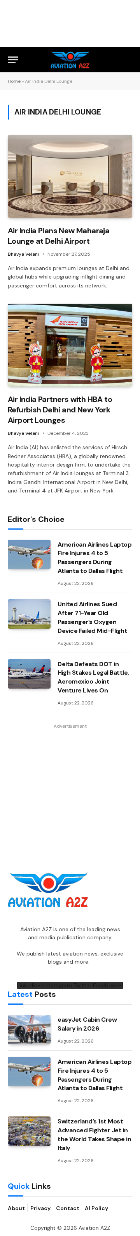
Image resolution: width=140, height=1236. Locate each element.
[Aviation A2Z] (70, 59)
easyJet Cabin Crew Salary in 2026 (87, 1024)
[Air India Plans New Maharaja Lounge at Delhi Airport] (70, 176)
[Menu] (13, 59)
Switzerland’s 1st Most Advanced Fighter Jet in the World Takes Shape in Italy (94, 1134)
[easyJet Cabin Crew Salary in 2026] (29, 1029)
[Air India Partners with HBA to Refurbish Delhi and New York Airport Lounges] (70, 345)
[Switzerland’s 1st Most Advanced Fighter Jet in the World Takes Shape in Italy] (29, 1131)
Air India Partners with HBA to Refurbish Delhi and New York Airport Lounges (60, 409)
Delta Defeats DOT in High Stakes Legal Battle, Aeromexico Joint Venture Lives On (93, 677)
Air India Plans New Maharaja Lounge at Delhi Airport (58, 236)
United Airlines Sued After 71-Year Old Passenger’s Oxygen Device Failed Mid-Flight (92, 617)
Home (14, 81)
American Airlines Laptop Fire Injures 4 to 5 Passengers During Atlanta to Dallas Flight (94, 557)
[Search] (128, 59)
